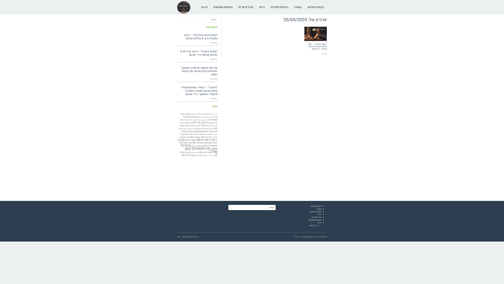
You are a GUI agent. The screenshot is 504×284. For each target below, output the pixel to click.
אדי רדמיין (213, 114)
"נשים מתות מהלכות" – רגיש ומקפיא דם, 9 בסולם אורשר (200, 36)
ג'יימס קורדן (196, 126)
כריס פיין (210, 137)
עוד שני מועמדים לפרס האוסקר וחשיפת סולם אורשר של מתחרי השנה (199, 71)
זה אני (319, 222)
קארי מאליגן (194, 153)
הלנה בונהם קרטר (187, 129)
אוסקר (195, 114)
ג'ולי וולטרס (187, 123)
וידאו (320, 214)
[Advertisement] (197, 177)
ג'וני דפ (207, 125)
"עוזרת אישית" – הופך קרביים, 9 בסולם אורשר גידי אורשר (198, 53)
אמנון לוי (203, 117)
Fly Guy (317, 237)
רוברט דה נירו (209, 155)
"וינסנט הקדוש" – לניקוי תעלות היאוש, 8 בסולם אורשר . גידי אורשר (317, 46)
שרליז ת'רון (188, 155)
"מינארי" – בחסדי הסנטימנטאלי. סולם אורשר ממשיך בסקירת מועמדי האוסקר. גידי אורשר (198, 90)
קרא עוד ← (323, 54)
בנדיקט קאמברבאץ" (201, 120)
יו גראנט (194, 134)
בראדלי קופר (189, 120)
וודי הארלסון (204, 131)
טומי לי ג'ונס (205, 134)
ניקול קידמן (189, 140)
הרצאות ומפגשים (315, 220)
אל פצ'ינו (211, 117)
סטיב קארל (186, 142)
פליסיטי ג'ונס (210, 145)
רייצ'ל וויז (199, 155)
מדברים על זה (316, 217)
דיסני (198, 128)
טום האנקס (189, 131)
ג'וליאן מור (200, 123)
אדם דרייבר (203, 114)
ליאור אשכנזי (198, 137)
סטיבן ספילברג (201, 142)
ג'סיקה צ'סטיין (207, 128)
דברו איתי (312, 225)
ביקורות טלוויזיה (315, 211)
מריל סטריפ (206, 140)
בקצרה (319, 209)
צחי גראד (204, 152)
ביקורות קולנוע (316, 206)
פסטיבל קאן (201, 150)
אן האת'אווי (192, 116)
